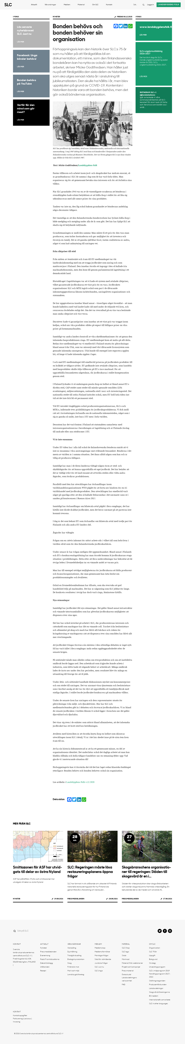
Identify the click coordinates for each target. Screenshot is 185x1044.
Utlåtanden (44, 967)
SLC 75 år (153, 952)
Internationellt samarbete (159, 1000)
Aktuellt (34, 5)
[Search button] (143, 5)
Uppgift (152, 955)
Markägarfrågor (101, 955)
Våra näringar (50, 5)
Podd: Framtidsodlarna (49, 959)
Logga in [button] (150, 5)
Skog (69, 963)
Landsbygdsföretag (75, 974)
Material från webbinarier (132, 963)
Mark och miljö (73, 971)
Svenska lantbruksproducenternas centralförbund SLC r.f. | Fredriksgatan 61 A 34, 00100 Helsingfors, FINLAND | (24, 957)
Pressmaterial (128, 971)
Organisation (154, 948)
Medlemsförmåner (102, 952)
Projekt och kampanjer (131, 967)
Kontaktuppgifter (20, 1015)
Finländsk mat (73, 967)
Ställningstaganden (157, 981)
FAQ (123, 984)
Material (81, 5)
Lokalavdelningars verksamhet (129, 979)
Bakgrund (153, 959)
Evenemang (45, 955)
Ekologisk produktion (75, 959)
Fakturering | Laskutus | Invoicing (22, 1020)
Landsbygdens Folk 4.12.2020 (80, 782)
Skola (124, 955)
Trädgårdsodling (74, 955)
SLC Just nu (99, 967)
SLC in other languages (158, 1003)
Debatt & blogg (46, 963)
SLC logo (125, 952)
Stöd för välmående (103, 959)
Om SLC (95, 5)
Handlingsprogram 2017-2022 (159, 975)
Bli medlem (153, 996)
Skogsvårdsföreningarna (159, 992)
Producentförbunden (157, 984)
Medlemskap (100, 948)
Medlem (67, 5)
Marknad (125, 959)
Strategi (152, 963)
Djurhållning (72, 952)
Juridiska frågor (101, 963)
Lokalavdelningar (156, 988)
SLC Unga (99, 971)
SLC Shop (126, 948)
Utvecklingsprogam (157, 967)
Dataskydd (126, 974)
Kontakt (109, 5)
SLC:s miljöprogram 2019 (159, 971)
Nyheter (56, 17)
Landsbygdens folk (168, 5)
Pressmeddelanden (75, 899)
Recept (43, 971)
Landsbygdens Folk (87, 165)
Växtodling (71, 948)
